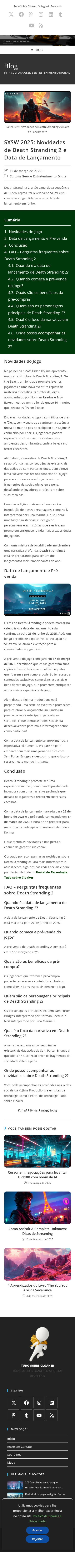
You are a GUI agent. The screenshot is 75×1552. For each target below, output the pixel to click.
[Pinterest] (13, 1415)
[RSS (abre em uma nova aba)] (40, 25)
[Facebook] (26, 1402)
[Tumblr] (26, 1415)
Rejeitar (37, 1539)
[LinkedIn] (52, 1402)
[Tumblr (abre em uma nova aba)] (60, 14)
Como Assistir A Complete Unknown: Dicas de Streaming (38, 1231)
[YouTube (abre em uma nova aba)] (32, 25)
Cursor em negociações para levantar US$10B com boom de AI (37, 1174)
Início (11, 1439)
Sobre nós (14, 1455)
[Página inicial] (5, 72)
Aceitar (37, 1530)
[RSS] (52, 1415)
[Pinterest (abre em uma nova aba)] (31, 14)
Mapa (11, 1462)
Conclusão (15, 245)
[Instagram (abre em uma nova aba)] (41, 14)
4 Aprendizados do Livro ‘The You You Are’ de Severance (38, 1287)
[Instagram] (39, 1402)
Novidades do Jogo (23, 231)
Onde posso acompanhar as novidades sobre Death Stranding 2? (37, 339)
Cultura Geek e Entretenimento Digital (39, 176)
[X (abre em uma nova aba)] (11, 14)
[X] (13, 1402)
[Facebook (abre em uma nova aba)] (21, 14)
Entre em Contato (19, 1447)
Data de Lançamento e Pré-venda (35, 238)
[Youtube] (39, 1415)
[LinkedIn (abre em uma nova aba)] (51, 14)
